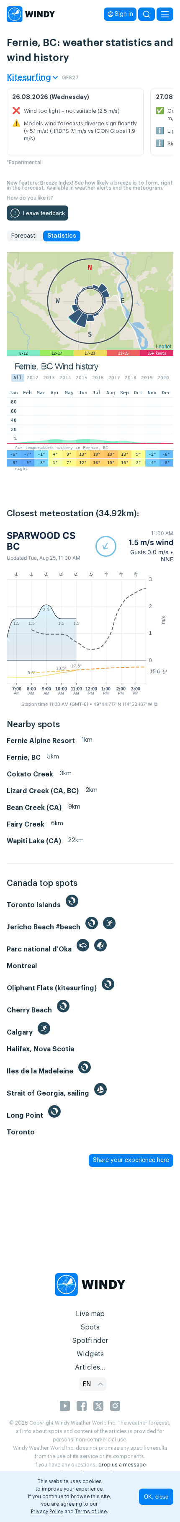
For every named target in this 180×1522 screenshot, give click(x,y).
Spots (90, 1327)
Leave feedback (44, 213)
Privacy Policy (47, 1511)
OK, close (156, 1497)
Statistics (61, 236)
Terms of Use (91, 1511)
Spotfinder (90, 1340)
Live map (90, 1314)
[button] (134, 546)
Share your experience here (131, 1160)
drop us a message (122, 1464)
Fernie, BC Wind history (56, 366)
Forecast (23, 236)
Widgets (90, 1354)
